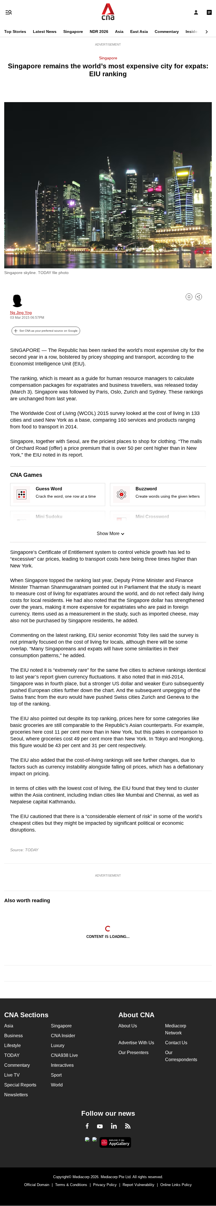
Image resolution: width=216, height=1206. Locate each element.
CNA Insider (63, 1035)
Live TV (12, 1075)
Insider (192, 31)
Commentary (167, 31)
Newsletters (16, 1094)
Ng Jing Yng (21, 312)
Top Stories (15, 31)
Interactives (62, 1065)
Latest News (45, 31)
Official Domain (36, 1185)
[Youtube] (100, 1126)
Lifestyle (12, 1045)
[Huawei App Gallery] (115, 1142)
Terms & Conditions (71, 1185)
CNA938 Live (64, 1055)
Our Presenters (133, 1052)
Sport (56, 1075)
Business (13, 1035)
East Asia (139, 31)
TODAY (12, 1055)
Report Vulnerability (138, 1185)
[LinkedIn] (114, 1127)
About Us (127, 1025)
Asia (119, 31)
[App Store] (94, 1141)
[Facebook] (87, 1127)
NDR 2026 (99, 31)
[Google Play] (87, 1141)
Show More (108, 533)
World (57, 1085)
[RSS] (127, 1127)
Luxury (57, 1045)
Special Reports (20, 1085)
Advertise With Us (136, 1042)
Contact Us (176, 1042)
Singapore (73, 31)
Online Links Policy (176, 1185)
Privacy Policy (105, 1185)
